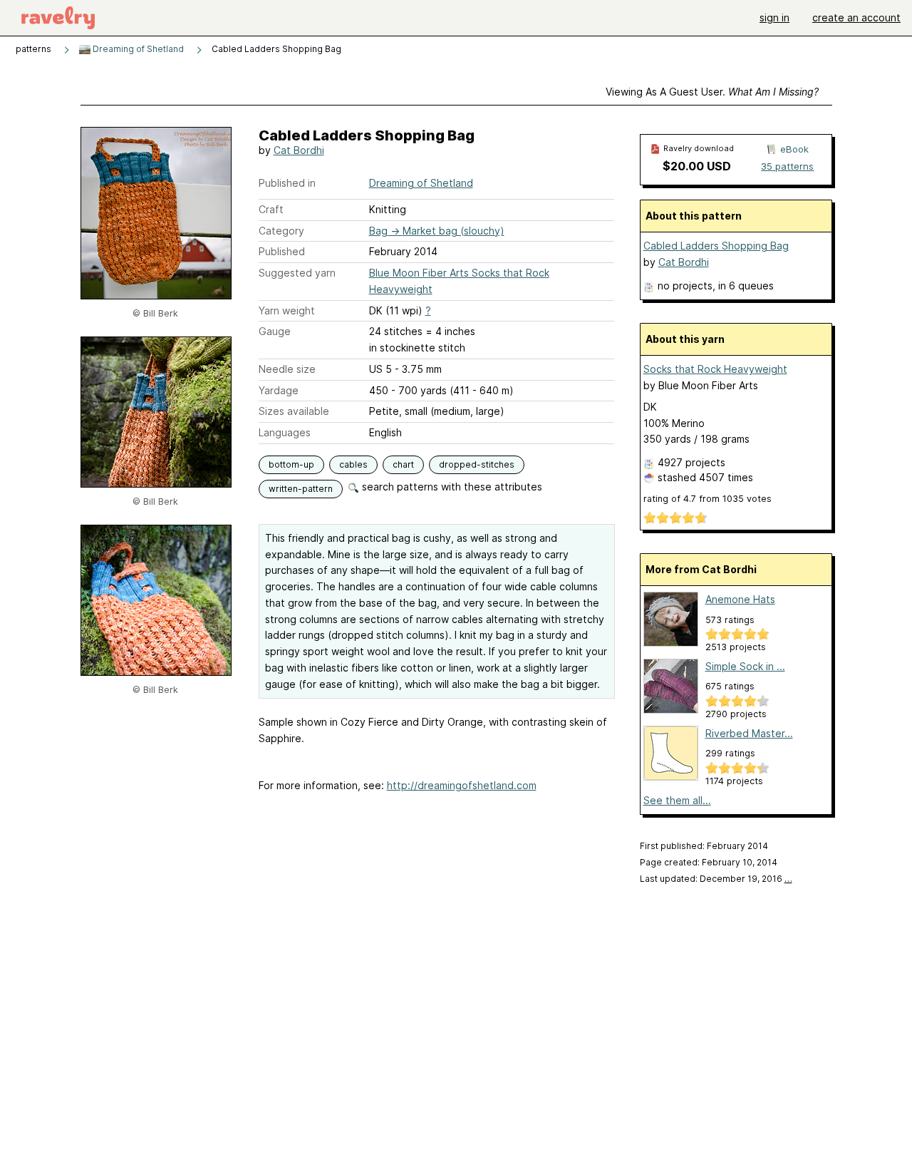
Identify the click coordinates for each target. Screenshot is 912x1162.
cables (353, 464)
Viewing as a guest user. (712, 92)
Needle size (287, 369)
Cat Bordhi (299, 150)
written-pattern (301, 488)
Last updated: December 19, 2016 (716, 878)
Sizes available (294, 411)
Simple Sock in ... (745, 666)
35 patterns (787, 166)
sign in (774, 17)
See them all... (677, 800)
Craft (271, 209)
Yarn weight (287, 310)
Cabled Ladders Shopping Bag (716, 246)
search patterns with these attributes (450, 486)
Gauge (275, 331)
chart (403, 464)
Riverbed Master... (749, 733)
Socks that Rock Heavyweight (715, 369)
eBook (794, 149)
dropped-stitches (476, 464)
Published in (287, 183)
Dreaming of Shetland (137, 48)
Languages (285, 432)
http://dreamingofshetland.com (462, 785)
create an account (856, 17)
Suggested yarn (297, 273)
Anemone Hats (740, 599)
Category (281, 231)
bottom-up (291, 464)
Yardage (279, 390)
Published (282, 251)
